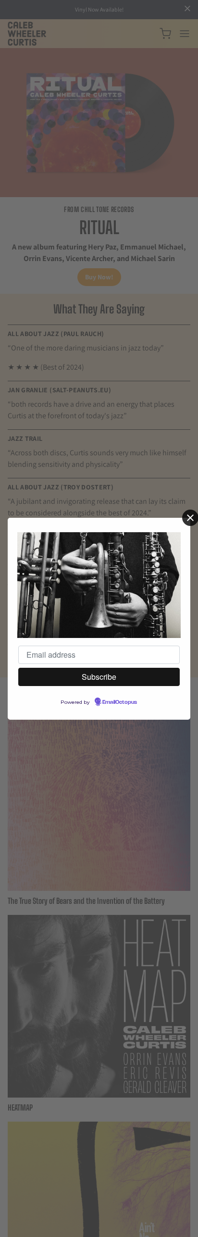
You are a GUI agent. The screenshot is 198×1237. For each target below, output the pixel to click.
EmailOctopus (119, 702)
